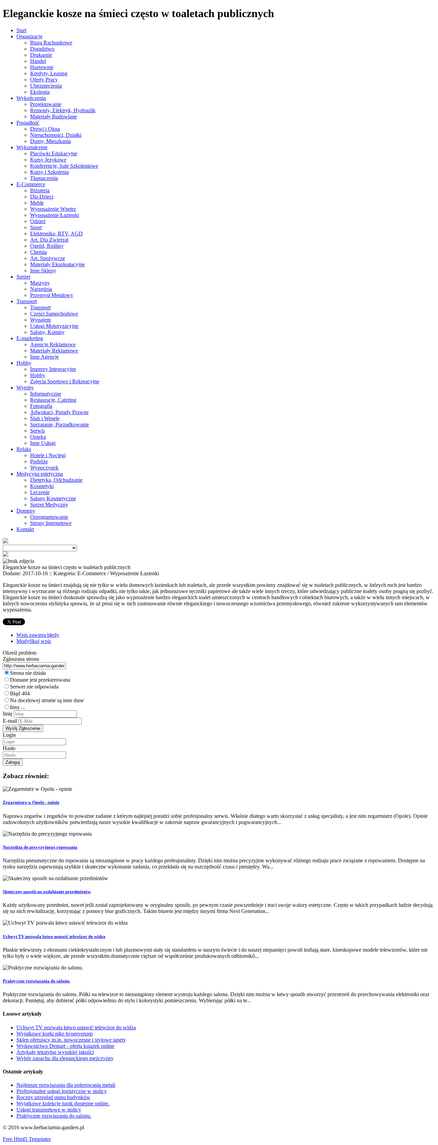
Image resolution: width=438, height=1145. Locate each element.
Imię (7, 714)
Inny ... (17, 707)
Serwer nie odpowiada (34, 687)
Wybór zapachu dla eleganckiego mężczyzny (65, 1058)
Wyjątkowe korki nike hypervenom (54, 1034)
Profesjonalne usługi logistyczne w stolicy (61, 1091)
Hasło (9, 748)
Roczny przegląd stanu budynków (53, 1097)
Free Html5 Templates (27, 1139)
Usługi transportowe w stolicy (48, 1109)
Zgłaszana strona (21, 659)
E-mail (10, 721)
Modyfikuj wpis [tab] (33, 641)
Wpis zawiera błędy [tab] (37, 635)
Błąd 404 (20, 693)
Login (9, 735)
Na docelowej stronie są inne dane (47, 700)
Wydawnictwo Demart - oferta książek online (65, 1046)
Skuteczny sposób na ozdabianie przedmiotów (47, 891)
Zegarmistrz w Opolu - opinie (31, 802)
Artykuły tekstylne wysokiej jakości (55, 1052)
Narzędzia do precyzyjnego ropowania (40, 847)
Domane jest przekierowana (40, 680)
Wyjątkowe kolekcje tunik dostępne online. (63, 1103)
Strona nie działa (28, 673)
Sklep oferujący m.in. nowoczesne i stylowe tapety (71, 1040)
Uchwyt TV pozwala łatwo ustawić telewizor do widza (54, 936)
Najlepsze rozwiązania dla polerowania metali (65, 1085)
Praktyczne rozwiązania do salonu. (36, 980)
